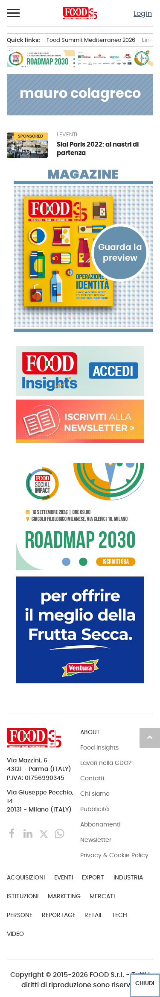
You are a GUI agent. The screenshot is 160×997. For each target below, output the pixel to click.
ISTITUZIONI (22, 896)
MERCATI (102, 896)
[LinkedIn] (29, 833)
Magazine (83, 174)
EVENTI (68, 134)
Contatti (92, 778)
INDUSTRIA (128, 877)
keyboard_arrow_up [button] (150, 737)
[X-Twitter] (44, 833)
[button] (13, 13)
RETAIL (93, 915)
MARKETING (64, 896)
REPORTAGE (59, 915)
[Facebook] (13, 833)
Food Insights (99, 747)
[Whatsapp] (59, 833)
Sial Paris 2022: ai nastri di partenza (98, 148)
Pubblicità (94, 809)
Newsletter (95, 839)
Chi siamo (95, 793)
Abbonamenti (100, 824)
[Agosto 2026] (83, 251)
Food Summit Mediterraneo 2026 (91, 40)
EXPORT (93, 877)
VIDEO (15, 933)
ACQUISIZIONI (26, 877)
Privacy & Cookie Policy (114, 855)
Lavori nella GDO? (105, 763)
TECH (119, 915)
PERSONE (19, 915)
